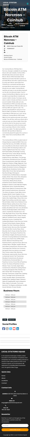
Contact (4, 383)
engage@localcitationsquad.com (12, 402)
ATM (10, 23)
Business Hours (8, 55)
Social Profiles (8, 57)
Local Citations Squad (13, 351)
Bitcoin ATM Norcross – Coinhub (13, 59)
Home (3, 24)
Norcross (10, 25)
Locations (5, 380)
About (3, 378)
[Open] (27, 4)
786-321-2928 (6, 409)
